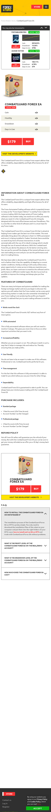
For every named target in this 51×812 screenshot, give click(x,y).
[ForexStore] (7, 8)
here (38, 804)
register (5, 807)
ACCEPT (37, 808)
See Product (15, 46)
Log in (4, 803)
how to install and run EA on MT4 (26, 532)
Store (37, 7)
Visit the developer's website (18, 154)
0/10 (10, 107)
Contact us (6, 800)
